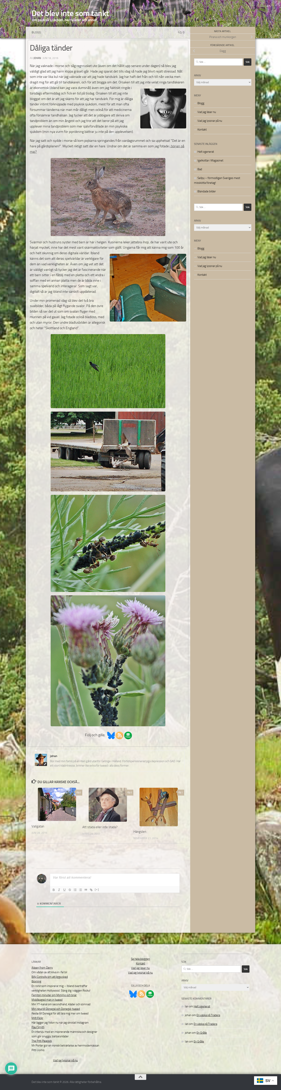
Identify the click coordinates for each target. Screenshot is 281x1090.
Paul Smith (38, 1027)
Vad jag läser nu (206, 112)
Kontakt (202, 129)
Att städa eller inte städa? (100, 827)
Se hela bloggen (140, 959)
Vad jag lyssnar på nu (209, 121)
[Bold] (53, 890)
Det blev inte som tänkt (70, 13)
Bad (199, 169)
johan (37, 58)
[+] (97, 889)
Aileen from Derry (42, 967)
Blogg (36, 32)
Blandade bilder (206, 191)
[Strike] (69, 890)
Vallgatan (38, 826)
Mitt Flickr (37, 1018)
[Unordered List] (80, 890)
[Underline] (64, 890)
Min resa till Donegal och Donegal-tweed (56, 1009)
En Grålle (202, 1032)
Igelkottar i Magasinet (210, 160)
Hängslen (139, 832)
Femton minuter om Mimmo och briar (54, 995)
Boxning (36, 981)
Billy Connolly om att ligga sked (50, 977)
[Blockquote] (86, 890)
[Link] (91, 890)
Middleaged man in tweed (47, 999)
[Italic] (59, 890)
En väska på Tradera (208, 1015)
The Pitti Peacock (42, 1041)
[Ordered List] (75, 890)
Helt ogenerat (205, 151)
